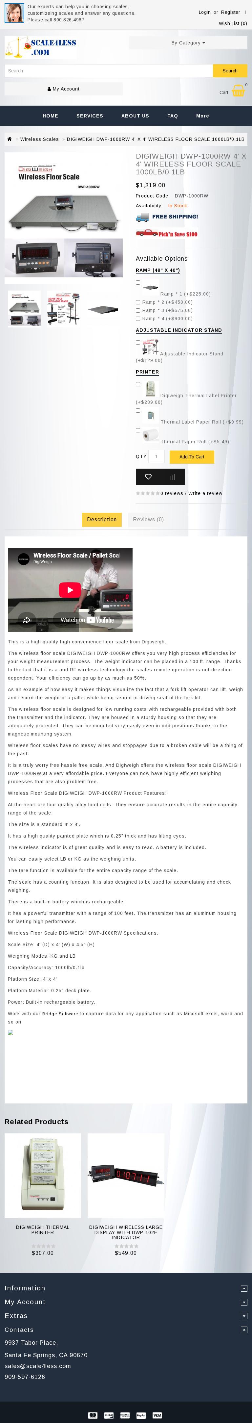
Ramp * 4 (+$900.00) (167, 318)
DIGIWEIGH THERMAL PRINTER (43, 1230)
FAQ (172, 115)
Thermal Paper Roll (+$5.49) (194, 441)
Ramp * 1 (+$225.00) (185, 294)
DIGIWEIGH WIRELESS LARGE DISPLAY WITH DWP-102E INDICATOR (126, 1232)
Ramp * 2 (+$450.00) (167, 302)
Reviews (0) (148, 519)
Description (102, 519)
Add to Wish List (148, 477)
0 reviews (171, 493)
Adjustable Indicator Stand (179, 330)
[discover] (110, 1416)
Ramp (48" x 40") (158, 270)
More (202, 115)
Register (230, 12)
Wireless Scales (39, 139)
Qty (141, 456)
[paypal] (142, 1416)
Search (230, 70)
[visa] (158, 1416)
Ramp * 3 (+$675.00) (167, 310)
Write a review (205, 493)
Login (205, 12)
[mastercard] (94, 1416)
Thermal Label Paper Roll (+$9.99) (201, 422)
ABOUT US (135, 115)
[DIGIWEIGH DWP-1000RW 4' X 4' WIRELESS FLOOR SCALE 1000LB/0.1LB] (24, 310)
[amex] (126, 1416)
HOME (50, 115)
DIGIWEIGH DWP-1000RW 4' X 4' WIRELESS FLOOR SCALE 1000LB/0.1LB (156, 139)
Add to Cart (191, 456)
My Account (65, 88)
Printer (147, 372)
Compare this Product (172, 477)
